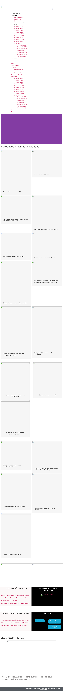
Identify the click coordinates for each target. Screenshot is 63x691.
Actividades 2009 (22, 54)
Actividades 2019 (19, 34)
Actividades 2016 (19, 39)
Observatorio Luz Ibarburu (9, 600)
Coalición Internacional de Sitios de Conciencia (15, 595)
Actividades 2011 (22, 50)
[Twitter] (22, 3)
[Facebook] (18, 3)
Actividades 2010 (22, 52)
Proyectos (14, 58)
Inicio (13, 11)
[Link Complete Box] (16, 172)
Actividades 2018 (19, 36)
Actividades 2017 (19, 37)
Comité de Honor (19, 21)
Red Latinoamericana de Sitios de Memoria (13, 598)
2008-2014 (17, 43)
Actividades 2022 (19, 28)
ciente (25, 625)
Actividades (15, 24)
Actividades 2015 (19, 41)
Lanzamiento (17, 19)
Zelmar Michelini (16, 13)
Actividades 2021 (19, 30)
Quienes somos (18, 17)
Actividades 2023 (19, 26)
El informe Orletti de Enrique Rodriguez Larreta (15, 620)
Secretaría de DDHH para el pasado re (12, 625)
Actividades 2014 (22, 45)
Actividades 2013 (22, 47)
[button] (29, 62)
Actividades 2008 (22, 56)
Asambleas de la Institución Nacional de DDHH (15, 603)
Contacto (14, 60)
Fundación (14, 15)
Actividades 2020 (19, 32)
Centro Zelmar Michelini (18, 23)
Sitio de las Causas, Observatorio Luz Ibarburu (15, 623)
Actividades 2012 (22, 49)
